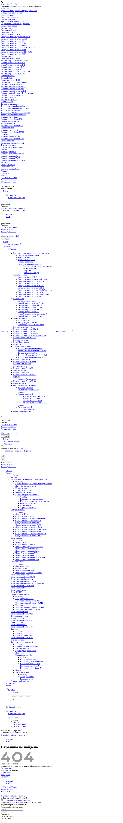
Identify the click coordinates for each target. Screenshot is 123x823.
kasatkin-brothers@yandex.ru (14, 208)
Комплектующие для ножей (26, 646)
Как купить (5, 775)
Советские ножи (22, 566)
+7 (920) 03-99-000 (9, 178)
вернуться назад (11, 770)
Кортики (18, 633)
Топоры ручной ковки (24, 599)
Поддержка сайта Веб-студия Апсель (12, 807)
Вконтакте (10, 214)
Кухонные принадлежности (31, 499)
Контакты (5, 777)
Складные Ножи (22, 514)
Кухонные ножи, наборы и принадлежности (33, 484)
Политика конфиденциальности (17, 800)
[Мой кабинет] (2, 453)
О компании (6, 772)
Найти (4, 812)
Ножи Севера (20, 542)
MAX (8, 217)
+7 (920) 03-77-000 (8, 182)
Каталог (14, 477)
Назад (15, 475)
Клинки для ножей (28, 659)
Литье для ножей (27, 677)
